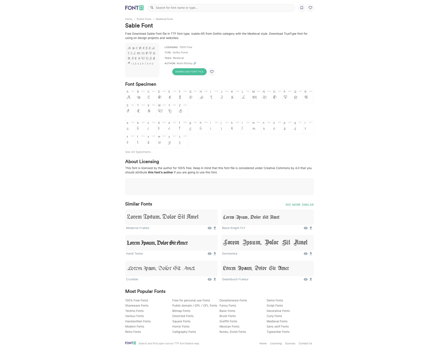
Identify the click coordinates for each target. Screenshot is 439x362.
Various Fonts (134, 316)
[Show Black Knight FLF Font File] (306, 229)
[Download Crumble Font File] (215, 280)
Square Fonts (181, 321)
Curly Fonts (274, 316)
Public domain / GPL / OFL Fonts (194, 305)
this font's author (160, 172)
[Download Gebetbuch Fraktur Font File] (311, 280)
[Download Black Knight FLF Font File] (311, 229)
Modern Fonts (134, 326)
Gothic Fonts (144, 19)
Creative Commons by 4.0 (282, 168)
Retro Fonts (133, 332)
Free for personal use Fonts (191, 300)
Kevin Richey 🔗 (186, 63)
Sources (290, 343)
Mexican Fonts (229, 326)
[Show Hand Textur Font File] (209, 254)
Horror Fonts (180, 326)
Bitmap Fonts (181, 311)
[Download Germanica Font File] (311, 254)
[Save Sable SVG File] (211, 71)
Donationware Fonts (233, 300)
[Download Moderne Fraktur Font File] (215, 229)
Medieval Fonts (164, 19)
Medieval (178, 58)
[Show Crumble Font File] (209, 280)
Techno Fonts (134, 311)
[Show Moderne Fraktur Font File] (209, 229)
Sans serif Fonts (278, 326)
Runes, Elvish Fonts (233, 332)
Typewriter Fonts (278, 332)
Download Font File (189, 71)
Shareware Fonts (137, 305)
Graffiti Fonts (228, 321)
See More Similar (300, 204)
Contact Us (305, 343)
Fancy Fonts (228, 305)
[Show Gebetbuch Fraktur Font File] (306, 280)
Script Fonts (275, 305)
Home (128, 19)
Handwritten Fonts (138, 321)
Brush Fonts (228, 316)
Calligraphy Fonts (184, 332)
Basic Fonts (227, 311)
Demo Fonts (275, 300)
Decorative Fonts (278, 311)
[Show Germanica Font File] (306, 254)
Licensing (276, 343)
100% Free (186, 47)
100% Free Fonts (136, 300)
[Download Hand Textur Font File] (215, 254)
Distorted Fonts (183, 316)
